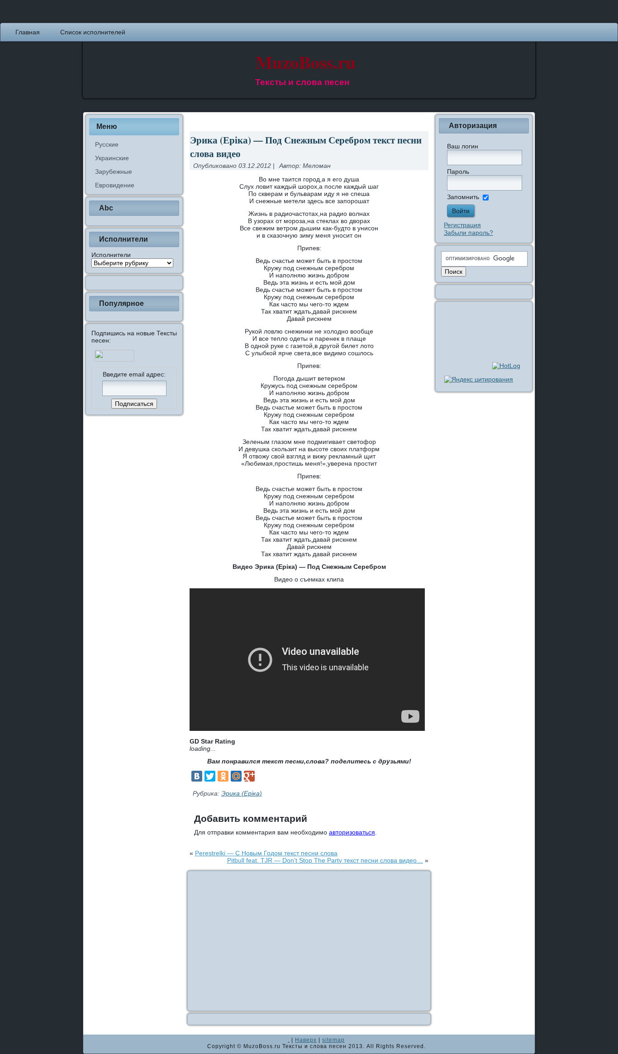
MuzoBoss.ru (306, 62)
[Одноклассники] (223, 776)
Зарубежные (113, 171)
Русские (107, 144)
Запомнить (463, 196)
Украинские (112, 158)
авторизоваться (352, 832)
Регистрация (462, 225)
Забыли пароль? (468, 232)
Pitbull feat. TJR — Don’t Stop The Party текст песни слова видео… (325, 860)
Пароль (458, 171)
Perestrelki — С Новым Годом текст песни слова (266, 853)
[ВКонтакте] (196, 776)
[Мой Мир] (236, 776)
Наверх (306, 1040)
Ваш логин (462, 146)
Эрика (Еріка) (241, 793)
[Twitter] (209, 776)
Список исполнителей (92, 32)
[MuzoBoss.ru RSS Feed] (93, 1044)
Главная (27, 32)
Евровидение (114, 185)
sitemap (333, 1040)
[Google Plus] (249, 776)
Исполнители (111, 254)
